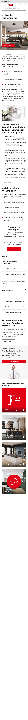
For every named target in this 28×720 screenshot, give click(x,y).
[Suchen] (3, 8)
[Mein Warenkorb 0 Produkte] (25, 5)
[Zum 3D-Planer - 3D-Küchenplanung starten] (14, 35)
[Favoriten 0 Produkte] (22, 5)
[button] (14, 261)
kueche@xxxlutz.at (16, 244)
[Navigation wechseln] (2, 5)
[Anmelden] (19, 5)
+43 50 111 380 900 (16, 241)
